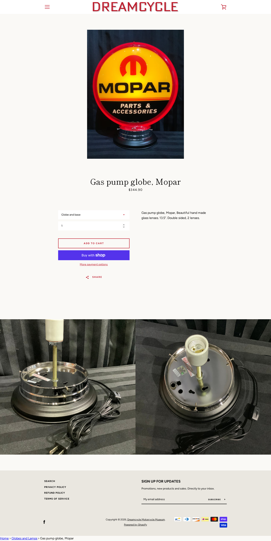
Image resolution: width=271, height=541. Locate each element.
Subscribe (215, 499)
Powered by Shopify (135, 524)
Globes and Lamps (24, 538)
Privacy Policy (55, 487)
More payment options (94, 264)
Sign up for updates (161, 481)
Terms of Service (56, 498)
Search (49, 481)
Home (4, 538)
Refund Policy (54, 492)
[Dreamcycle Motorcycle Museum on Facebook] (44, 522)
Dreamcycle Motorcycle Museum (146, 519)
